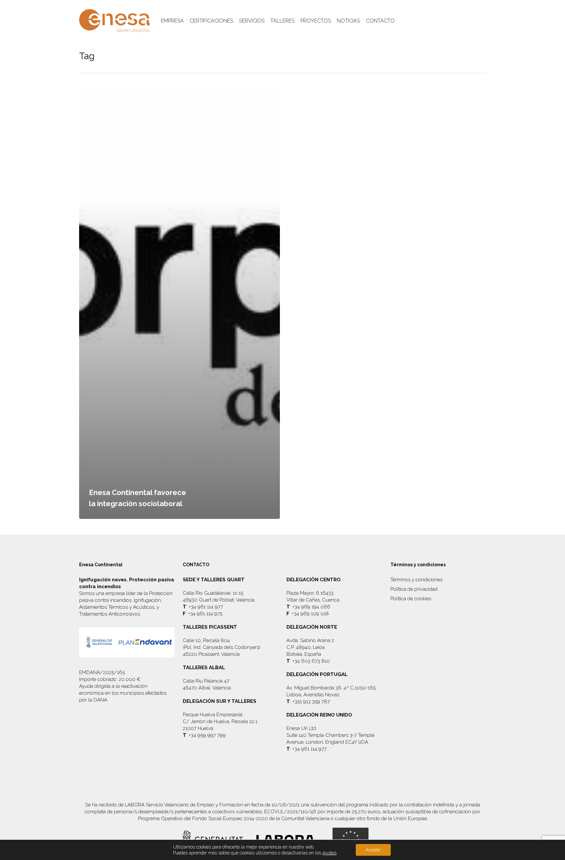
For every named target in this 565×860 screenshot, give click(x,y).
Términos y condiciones (416, 580)
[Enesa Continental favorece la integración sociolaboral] (179, 304)
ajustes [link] (329, 852)
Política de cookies (410, 599)
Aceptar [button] (373, 849)
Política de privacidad (413, 589)
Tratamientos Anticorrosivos (109, 614)
